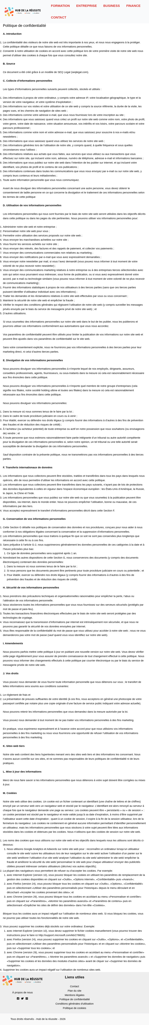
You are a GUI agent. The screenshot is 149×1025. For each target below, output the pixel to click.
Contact (74, 986)
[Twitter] (22, 998)
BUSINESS (111, 6)
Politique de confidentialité (74, 999)
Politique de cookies (74, 1008)
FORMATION (60, 6)
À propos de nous (22, 992)
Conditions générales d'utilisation (74, 1003)
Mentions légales (74, 995)
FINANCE (133, 6)
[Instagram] (26, 998)
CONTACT (58, 17)
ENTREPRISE (86, 6)
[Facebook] (18, 998)
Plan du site (74, 990)
